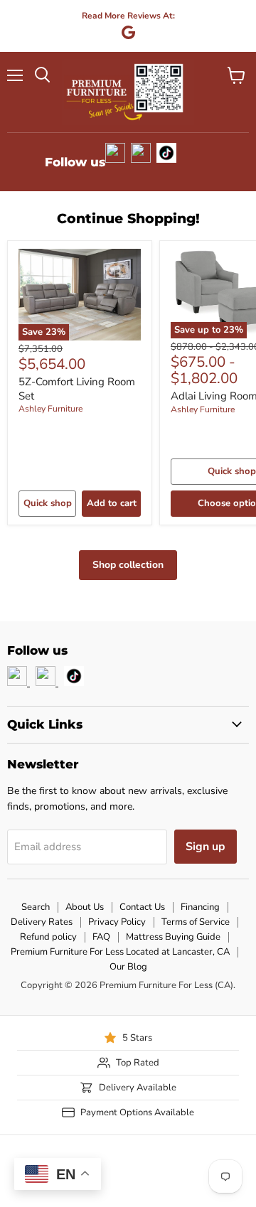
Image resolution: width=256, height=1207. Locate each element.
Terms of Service (195, 922)
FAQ (101, 936)
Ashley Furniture (50, 408)
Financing (200, 907)
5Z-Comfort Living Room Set (76, 389)
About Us (84, 907)
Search (35, 907)
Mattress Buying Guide (173, 936)
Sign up (205, 846)
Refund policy (48, 936)
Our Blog (128, 966)
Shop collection (128, 565)
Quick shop (47, 503)
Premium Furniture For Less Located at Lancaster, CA (120, 951)
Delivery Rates (42, 922)
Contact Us (142, 907)
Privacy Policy (117, 922)
